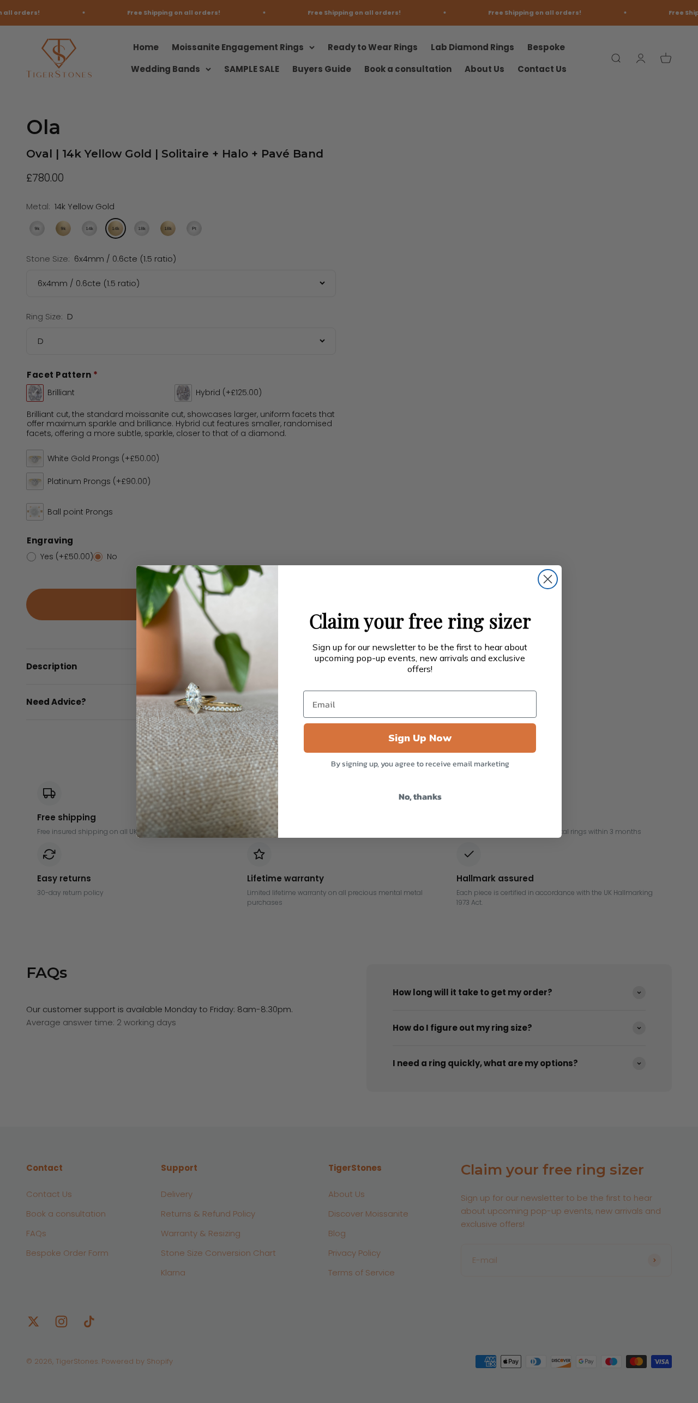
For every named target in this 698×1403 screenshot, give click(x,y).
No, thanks (420, 796)
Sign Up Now (420, 737)
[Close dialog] (547, 579)
